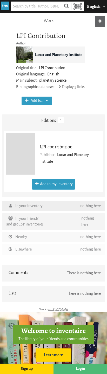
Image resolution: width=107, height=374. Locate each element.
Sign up (27, 368)
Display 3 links (73, 86)
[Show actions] (100, 21)
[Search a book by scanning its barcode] (77, 6)
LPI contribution (56, 146)
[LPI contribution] (20, 154)
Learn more (53, 355)
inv (5, 6)
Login (80, 368)
